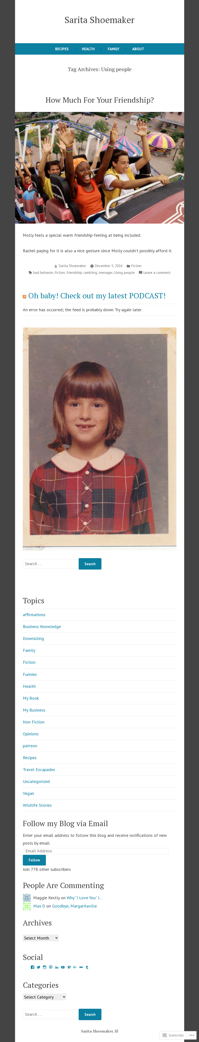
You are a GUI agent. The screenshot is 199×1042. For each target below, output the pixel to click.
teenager (106, 272)
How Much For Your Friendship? (99, 100)
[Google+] (75, 967)
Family (113, 49)
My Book (31, 698)
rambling (90, 272)
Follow (34, 860)
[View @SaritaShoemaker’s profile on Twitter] (39, 967)
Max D (39, 906)
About (138, 49)
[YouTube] (63, 967)
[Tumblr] (87, 967)
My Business (34, 710)
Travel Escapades (39, 769)
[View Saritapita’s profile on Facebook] (32, 967)
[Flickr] (81, 967)
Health (88, 49)
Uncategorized (36, 781)
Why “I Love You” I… (85, 897)
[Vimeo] (69, 967)
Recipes (62, 49)
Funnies (30, 674)
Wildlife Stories (37, 805)
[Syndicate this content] (24, 296)
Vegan (28, 793)
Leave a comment (157, 273)
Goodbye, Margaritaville (74, 906)
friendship (74, 272)
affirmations (34, 614)
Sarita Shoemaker (99, 20)
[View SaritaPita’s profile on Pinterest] (51, 967)
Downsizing (33, 638)
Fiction (136, 265)
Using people (124, 272)
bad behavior (43, 272)
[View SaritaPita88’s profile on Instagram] (45, 967)
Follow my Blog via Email (65, 823)
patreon (30, 745)
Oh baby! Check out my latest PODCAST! (97, 296)
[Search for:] (51, 563)
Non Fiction (33, 722)
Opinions (31, 734)
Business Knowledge (42, 626)
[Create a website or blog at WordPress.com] (116, 1031)
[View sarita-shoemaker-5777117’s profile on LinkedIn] (57, 967)
